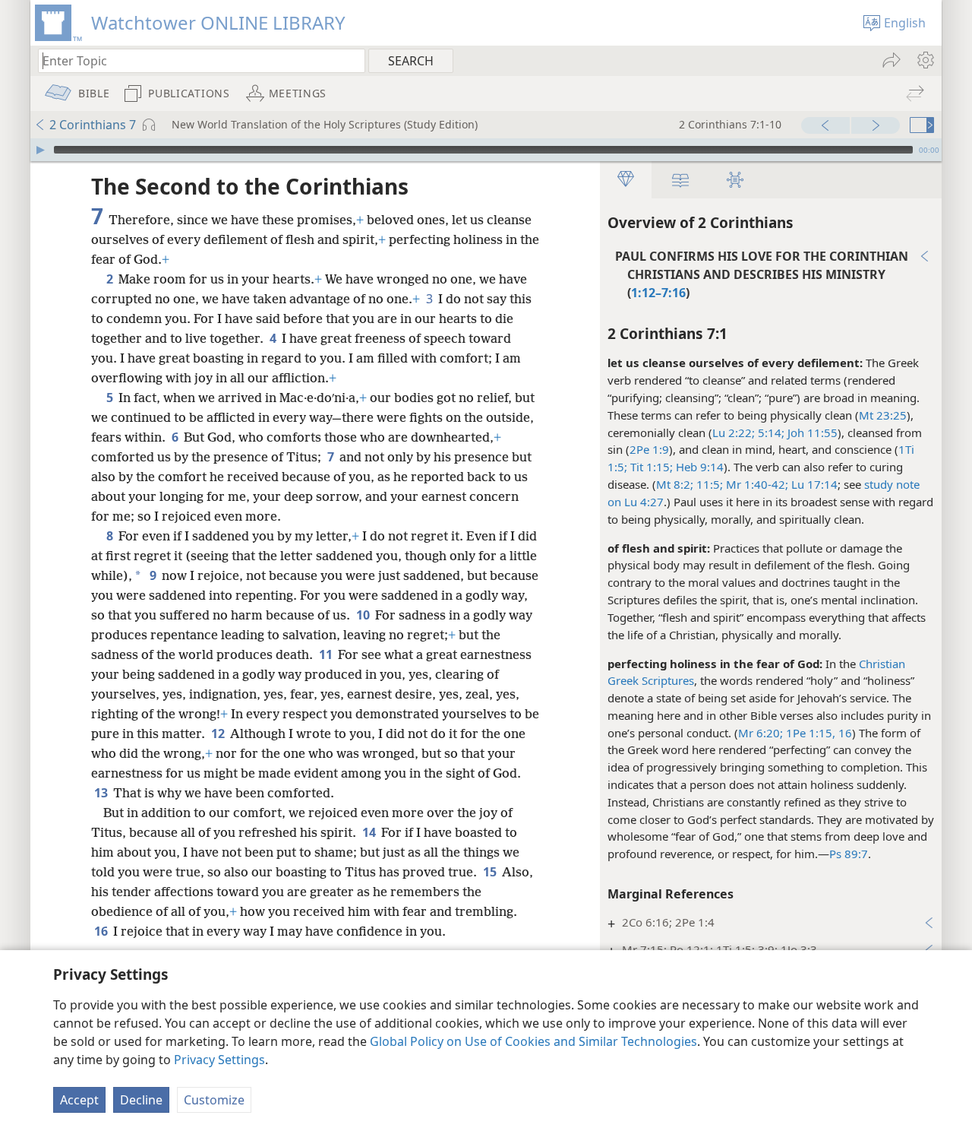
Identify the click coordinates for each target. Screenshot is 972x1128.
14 (370, 832)
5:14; (769, 432)
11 (327, 654)
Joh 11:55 (811, 432)
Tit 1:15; (650, 466)
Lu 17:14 (813, 484)
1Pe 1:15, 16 (817, 732)
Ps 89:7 (848, 853)
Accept (79, 1100)
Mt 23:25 (883, 415)
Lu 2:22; (733, 432)
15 (491, 871)
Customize (214, 1100)
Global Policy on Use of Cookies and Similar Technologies (533, 1041)
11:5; (708, 484)
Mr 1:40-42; (755, 484)
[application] (486, 149)
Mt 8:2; (674, 484)
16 (102, 931)
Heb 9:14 (698, 466)
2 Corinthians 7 (92, 124)
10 (364, 615)
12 (219, 733)
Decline (141, 1100)
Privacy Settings (219, 1059)
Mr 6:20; (760, 732)
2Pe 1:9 (649, 449)
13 (102, 792)
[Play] (40, 150)
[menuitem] (924, 60)
